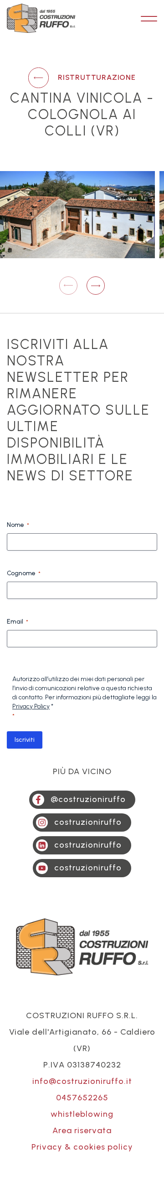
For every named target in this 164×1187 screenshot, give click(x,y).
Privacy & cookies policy (82, 1147)
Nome (18, 525)
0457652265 (82, 1098)
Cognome (24, 573)
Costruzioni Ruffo (41, 18)
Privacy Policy (31, 706)
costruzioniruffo (88, 822)
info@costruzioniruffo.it (82, 1081)
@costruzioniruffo (88, 799)
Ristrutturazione (97, 77)
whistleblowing (82, 1114)
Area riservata (82, 1130)
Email (17, 621)
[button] (96, 285)
